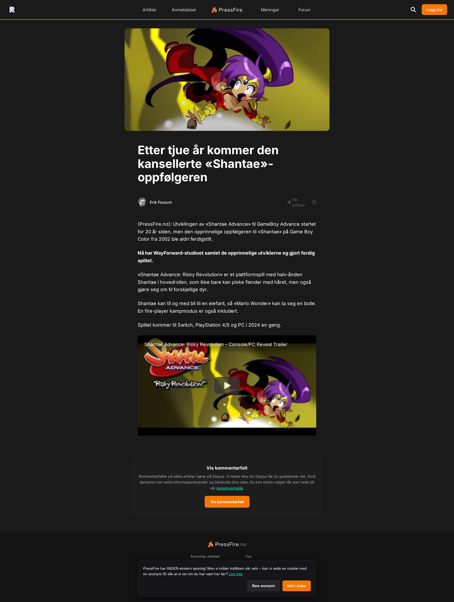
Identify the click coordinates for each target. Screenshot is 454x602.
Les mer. (236, 574)
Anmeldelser (184, 9)
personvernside (229, 488)
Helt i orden (296, 586)
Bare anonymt (263, 586)
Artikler (150, 9)
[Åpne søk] (413, 10)
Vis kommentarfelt (227, 502)
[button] (227, 486)
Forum (304, 9)
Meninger (270, 9)
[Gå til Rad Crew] (12, 9)
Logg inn (434, 9)
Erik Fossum (161, 202)
